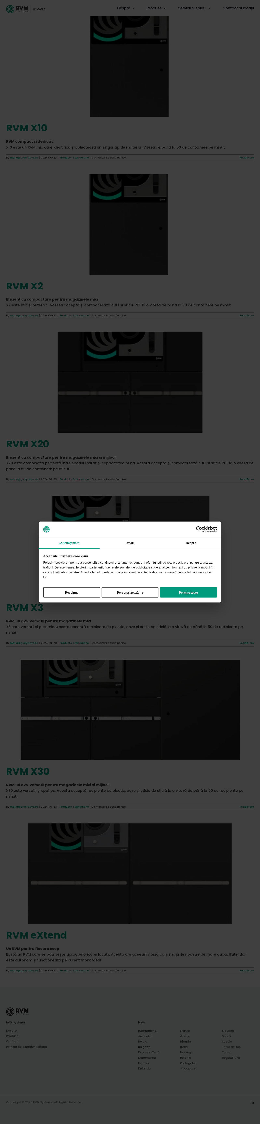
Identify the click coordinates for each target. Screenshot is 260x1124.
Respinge (71, 592)
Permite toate (188, 592)
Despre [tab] (191, 542)
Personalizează (128, 592)
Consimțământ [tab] (68, 542)
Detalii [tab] (130, 542)
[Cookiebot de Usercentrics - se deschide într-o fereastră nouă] (199, 529)
